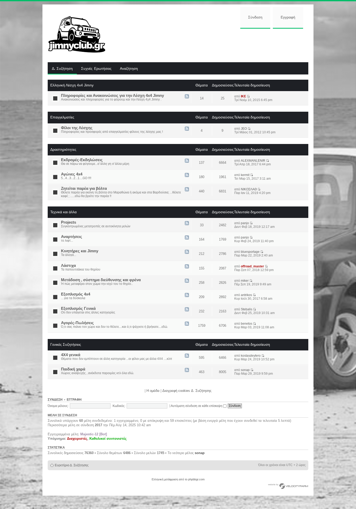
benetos (246, 323)
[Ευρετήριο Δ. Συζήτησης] (80, 33)
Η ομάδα (152, 391)
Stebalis (246, 309)
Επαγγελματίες (62, 117)
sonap (245, 370)
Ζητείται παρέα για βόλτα (84, 188)
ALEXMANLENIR (253, 160)
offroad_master (252, 266)
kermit (245, 175)
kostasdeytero (251, 355)
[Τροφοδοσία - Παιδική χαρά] (187, 370)
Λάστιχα (68, 265)
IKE (243, 96)
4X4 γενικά (70, 355)
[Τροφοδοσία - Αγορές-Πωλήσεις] (187, 324)
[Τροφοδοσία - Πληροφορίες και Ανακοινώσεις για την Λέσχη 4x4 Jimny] (187, 96)
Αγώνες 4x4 (71, 174)
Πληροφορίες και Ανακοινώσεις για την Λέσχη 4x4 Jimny (112, 95)
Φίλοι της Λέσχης (77, 128)
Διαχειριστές (77, 439)
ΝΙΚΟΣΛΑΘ (249, 189)
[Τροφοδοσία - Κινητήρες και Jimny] (187, 252)
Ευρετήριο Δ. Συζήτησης (72, 465)
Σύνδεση (255, 17)
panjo (245, 223)
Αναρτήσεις (71, 237)
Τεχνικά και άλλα (63, 212)
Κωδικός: (119, 406)
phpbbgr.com (196, 479)
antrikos (246, 295)
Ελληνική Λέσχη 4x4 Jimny (72, 85)
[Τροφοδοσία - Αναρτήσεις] (187, 237)
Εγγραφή (288, 17)
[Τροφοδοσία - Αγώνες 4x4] (187, 175)
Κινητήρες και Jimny (79, 251)
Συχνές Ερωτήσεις (96, 69)
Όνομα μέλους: (58, 406)
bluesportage (250, 252)
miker (245, 280)
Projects (68, 222)
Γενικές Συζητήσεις (65, 344)
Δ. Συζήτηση (62, 69)
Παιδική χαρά (73, 369)
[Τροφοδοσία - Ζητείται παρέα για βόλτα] (187, 189)
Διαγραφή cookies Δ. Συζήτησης (186, 391)
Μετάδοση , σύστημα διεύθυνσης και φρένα (101, 280)
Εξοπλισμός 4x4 (75, 294)
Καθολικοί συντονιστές (108, 439)
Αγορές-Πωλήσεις (77, 323)
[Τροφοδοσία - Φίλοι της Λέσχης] (187, 129)
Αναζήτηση (129, 69)
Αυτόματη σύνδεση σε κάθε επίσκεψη (197, 406)
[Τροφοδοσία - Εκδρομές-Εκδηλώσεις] (187, 161)
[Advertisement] (211, 44)
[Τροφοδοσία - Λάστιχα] (187, 266)
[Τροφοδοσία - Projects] (187, 223)
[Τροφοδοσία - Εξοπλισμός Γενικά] (187, 309)
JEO (244, 128)
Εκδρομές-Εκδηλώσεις (82, 160)
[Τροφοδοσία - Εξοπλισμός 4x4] (187, 295)
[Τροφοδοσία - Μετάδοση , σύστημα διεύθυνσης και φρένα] (187, 281)
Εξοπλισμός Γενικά (78, 308)
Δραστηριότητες (63, 149)
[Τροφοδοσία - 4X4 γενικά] (187, 356)
